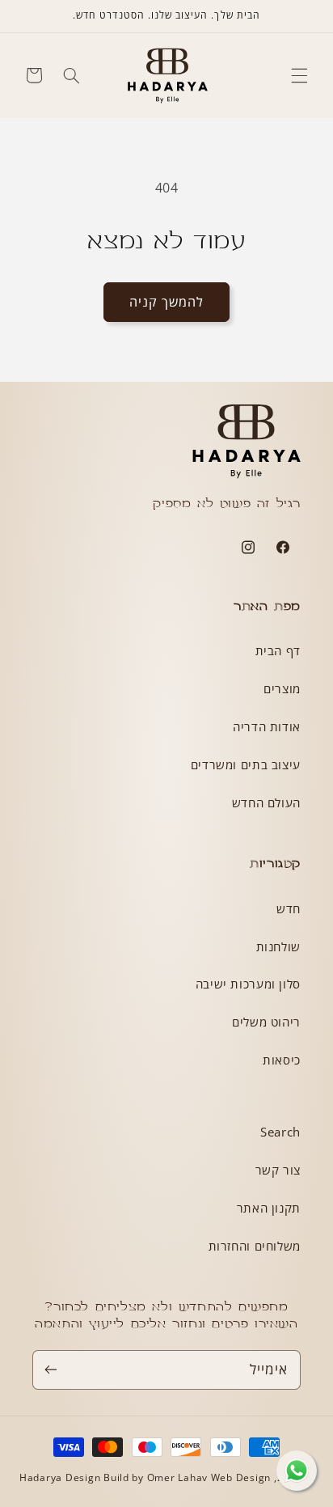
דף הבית (278, 650)
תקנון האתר (269, 1208)
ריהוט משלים (266, 1022)
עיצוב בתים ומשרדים (246, 764)
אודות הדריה (267, 726)
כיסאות (282, 1060)
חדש (288, 908)
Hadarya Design (61, 1477)
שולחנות (278, 946)
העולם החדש (266, 802)
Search (280, 1132)
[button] (299, 75)
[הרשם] (51, 1370)
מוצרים (282, 688)
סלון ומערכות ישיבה (248, 984)
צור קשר (278, 1170)
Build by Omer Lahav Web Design (187, 1477)
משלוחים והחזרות (255, 1246)
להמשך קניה (166, 302)
